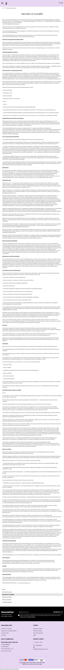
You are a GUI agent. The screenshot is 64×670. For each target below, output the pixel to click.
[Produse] (2, 3)
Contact (3, 635)
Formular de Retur (38, 633)
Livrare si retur (5, 633)
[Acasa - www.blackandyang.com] (10, 3)
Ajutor (3, 589)
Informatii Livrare (6, 592)
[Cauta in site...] (60, 3)
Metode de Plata (7, 597)
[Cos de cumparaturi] (62, 3)
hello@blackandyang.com (40, 649)
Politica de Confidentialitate (27, 617)
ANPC (34, 635)
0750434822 (38, 645)
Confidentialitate (7, 602)
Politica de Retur (6, 599)
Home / (4, 8)
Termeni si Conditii (11, 8)
